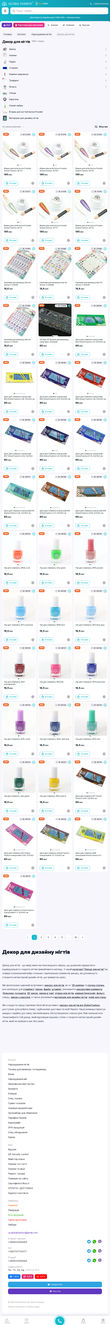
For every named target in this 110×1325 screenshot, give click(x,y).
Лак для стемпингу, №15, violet (17, 739)
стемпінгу (28, 989)
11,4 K (29, 1276)
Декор (12, 49)
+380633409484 (100, 4)
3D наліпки (78, 985)
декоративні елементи (89, 989)
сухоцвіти (20, 993)
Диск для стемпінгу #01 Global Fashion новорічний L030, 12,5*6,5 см (19, 855)
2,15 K (42, 1276)
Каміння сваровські (18, 74)
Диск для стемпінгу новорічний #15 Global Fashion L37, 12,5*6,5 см (55, 512)
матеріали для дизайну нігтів (71, 997)
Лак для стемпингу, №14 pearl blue (90, 682)
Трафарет (14, 80)
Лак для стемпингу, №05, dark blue (54, 739)
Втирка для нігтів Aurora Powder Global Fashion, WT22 (89, 226)
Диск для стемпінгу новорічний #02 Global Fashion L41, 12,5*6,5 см (90, 340)
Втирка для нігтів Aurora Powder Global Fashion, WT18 (89, 169)
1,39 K (16, 1276)
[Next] (82, 937)
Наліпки (13, 55)
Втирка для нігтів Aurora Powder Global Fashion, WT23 (17, 169)
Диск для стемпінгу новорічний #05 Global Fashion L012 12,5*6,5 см (55, 398)
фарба (47, 989)
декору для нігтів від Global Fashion (79, 1005)
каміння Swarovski (85, 993)
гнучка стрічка (96, 985)
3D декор (32, 993)
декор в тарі (46, 993)
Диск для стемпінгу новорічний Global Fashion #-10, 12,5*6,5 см (89, 455)
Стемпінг (13, 68)
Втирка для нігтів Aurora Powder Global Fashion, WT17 (53, 226)
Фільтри (103, 126)
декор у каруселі (20, 997)
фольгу (100, 993)
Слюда (12, 93)
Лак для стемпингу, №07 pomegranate (14, 683)
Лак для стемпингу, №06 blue (52, 625)
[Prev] (27, 937)
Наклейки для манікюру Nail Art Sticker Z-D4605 (17, 283)
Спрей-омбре (16, 105)
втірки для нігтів (64, 993)
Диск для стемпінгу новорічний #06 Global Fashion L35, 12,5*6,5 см (90, 398)
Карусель (14, 99)
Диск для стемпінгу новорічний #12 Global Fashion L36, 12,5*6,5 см (19, 512)
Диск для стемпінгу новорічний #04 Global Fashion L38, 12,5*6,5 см (19, 398)
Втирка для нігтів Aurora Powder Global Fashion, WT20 (53, 169)
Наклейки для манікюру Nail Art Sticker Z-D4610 (17, 340)
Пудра (12, 61)
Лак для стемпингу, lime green (53, 568)
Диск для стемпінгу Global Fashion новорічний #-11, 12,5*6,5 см (19, 911)
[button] (13, 126)
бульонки (8, 993)
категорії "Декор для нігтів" (88, 969)
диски (39, 989)
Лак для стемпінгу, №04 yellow (53, 796)
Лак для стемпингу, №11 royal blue (18, 625)
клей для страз (97, 997)
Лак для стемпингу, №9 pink (52, 682)
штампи (56, 989)
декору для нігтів (54, 985)
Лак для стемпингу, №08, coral (17, 568)
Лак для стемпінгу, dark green (17, 796)
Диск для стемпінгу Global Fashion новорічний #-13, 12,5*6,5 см (54, 854)
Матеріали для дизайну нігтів (23, 118)
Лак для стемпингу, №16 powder (89, 568)
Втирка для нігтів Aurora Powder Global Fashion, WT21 (17, 226)
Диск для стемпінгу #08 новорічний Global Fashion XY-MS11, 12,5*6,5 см (88, 855)
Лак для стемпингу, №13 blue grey (90, 625)
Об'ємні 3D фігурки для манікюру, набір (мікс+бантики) (54, 340)
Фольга (12, 87)
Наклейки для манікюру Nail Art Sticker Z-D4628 (88, 283)
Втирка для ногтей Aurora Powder (26, 112)
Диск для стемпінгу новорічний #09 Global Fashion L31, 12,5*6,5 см (55, 455)
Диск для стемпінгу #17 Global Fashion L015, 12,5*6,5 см (88, 797)
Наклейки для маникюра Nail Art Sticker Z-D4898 (53, 283)
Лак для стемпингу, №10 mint (87, 739)
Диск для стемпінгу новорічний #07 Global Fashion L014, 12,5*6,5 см (18, 456)
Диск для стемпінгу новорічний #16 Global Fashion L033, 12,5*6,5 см (90, 512)
